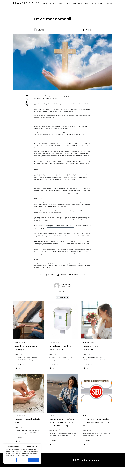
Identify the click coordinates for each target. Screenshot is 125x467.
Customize (11, 460)
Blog (35, 13)
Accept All (33, 460)
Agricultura (53, 342)
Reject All (22, 460)
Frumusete (90, 342)
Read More (20, 364)
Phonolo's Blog (26, 3)
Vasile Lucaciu (41, 29)
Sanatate (22, 342)
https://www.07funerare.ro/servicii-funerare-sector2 (60, 227)
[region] (22, 454)
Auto (50, 415)
